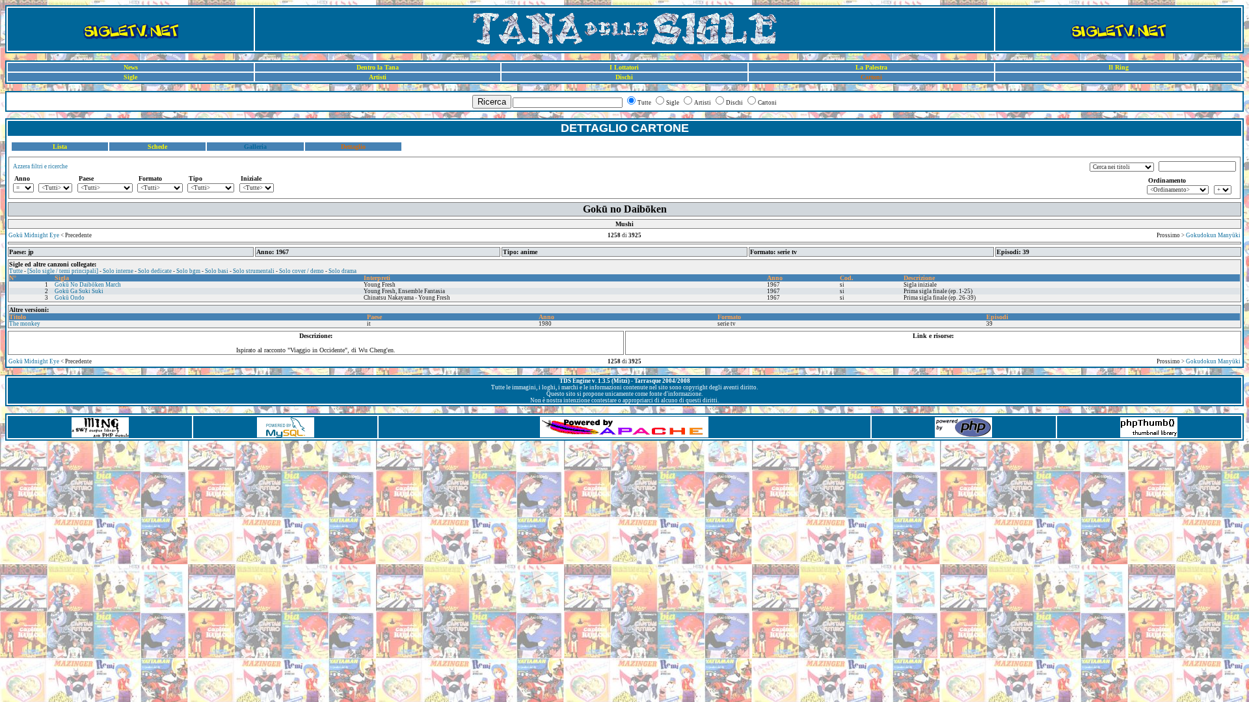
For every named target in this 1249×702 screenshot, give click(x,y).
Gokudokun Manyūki (1213, 235)
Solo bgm (188, 271)
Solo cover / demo (301, 271)
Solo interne (118, 271)
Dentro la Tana (377, 67)
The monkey (24, 323)
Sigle (130, 77)
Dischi (624, 77)
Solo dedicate (155, 271)
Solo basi (216, 271)
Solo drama (342, 271)
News (131, 67)
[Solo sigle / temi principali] (62, 271)
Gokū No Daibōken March (88, 284)
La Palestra (871, 67)
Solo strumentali (254, 271)
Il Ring (1118, 67)
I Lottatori (624, 67)
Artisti (377, 77)
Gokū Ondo (70, 297)
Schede (157, 146)
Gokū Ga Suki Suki (79, 291)
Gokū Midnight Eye (33, 235)
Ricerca (491, 102)
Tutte (16, 271)
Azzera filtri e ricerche (40, 166)
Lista (60, 146)
